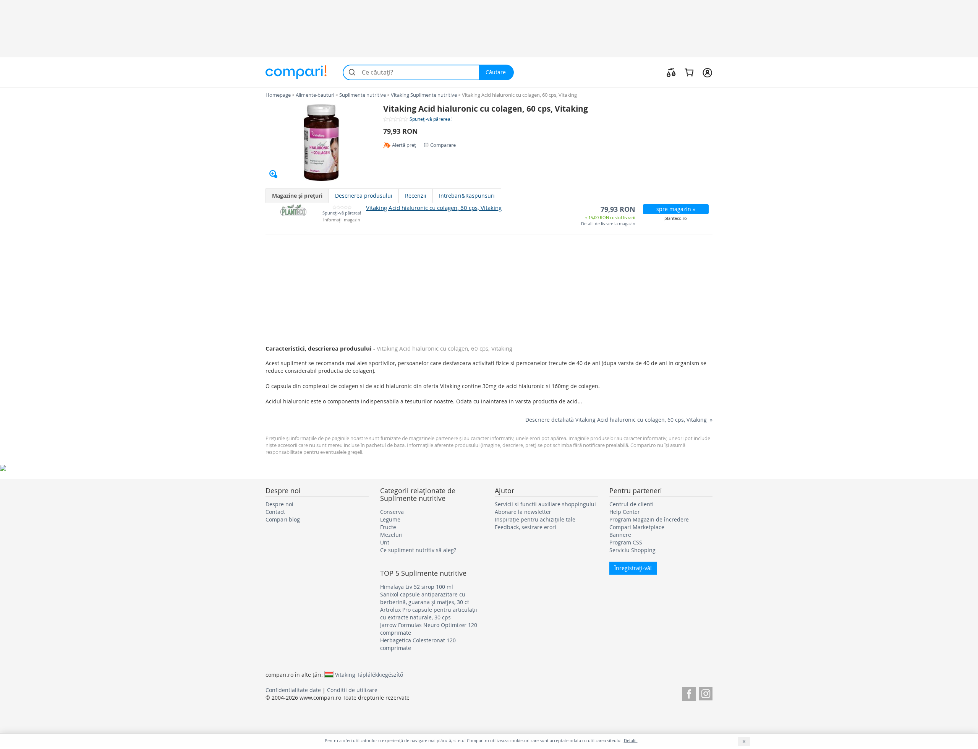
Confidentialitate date (293, 690)
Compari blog (283, 519)
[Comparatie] (671, 72)
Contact (275, 511)
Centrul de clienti (631, 504)
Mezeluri (391, 534)
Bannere (620, 534)
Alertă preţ (404, 144)
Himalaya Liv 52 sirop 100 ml (416, 586)
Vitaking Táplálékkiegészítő (369, 674)
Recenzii (415, 195)
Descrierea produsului (363, 195)
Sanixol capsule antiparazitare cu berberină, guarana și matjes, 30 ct (424, 598)
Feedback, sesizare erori (525, 527)
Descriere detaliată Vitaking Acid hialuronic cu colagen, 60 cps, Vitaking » (618, 419)
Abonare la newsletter (523, 511)
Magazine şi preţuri (297, 195)
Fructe (388, 527)
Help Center (624, 511)
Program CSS (625, 542)
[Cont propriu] (707, 72)
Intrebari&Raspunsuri (467, 195)
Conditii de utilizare (352, 690)
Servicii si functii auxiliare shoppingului (545, 504)
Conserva (392, 511)
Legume (390, 519)
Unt (384, 542)
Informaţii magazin (341, 220)
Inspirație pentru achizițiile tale (535, 519)
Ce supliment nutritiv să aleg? (418, 550)
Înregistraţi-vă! (633, 568)
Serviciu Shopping (632, 550)
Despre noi (279, 504)
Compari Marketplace (636, 527)
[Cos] (689, 72)
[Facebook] (689, 693)
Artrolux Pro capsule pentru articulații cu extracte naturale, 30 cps (428, 613)
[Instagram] (705, 693)
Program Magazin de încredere (649, 519)
